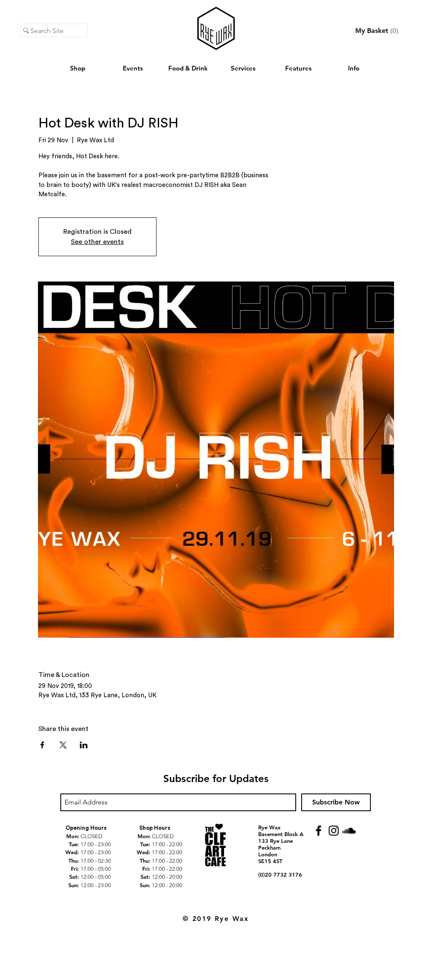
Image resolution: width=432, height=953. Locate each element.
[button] (377, 31)
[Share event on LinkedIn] (84, 745)
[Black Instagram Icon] (333, 830)
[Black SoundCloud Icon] (349, 830)
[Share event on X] (63, 745)
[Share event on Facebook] (42, 745)
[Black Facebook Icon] (318, 830)
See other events (97, 241)
